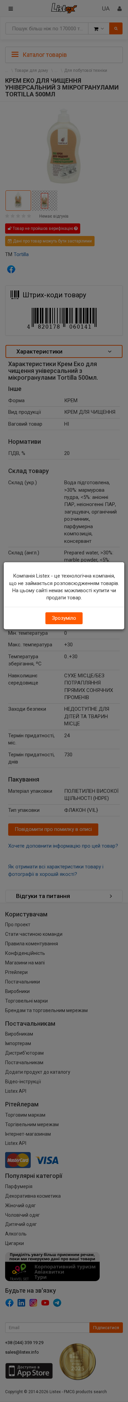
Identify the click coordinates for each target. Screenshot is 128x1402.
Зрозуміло (64, 618)
